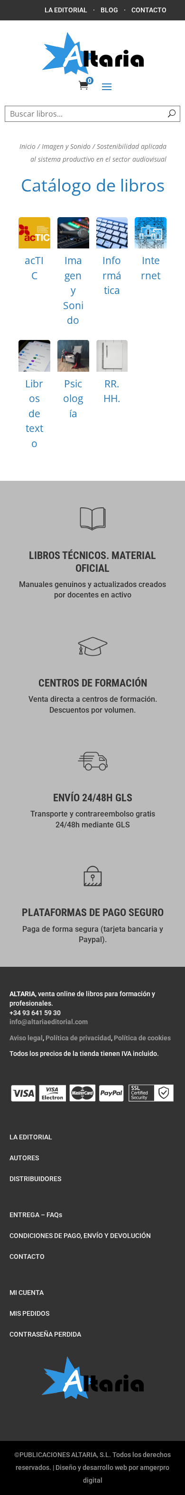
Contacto (148, 10)
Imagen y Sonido (66, 146)
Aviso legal (26, 1038)
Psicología (73, 383)
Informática (112, 260)
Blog (109, 10)
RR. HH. (112, 375)
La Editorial (66, 10)
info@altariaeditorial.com (48, 1022)
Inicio (27, 146)
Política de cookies (142, 1038)
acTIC (34, 252)
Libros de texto (34, 398)
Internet (150, 252)
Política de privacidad (78, 1038)
